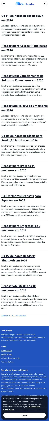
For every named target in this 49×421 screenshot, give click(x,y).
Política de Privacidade (10, 358)
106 (16, 315)
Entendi (24, 415)
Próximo (22, 315)
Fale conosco (6, 350)
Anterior (5, 315)
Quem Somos (6, 354)
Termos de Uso (7, 362)
